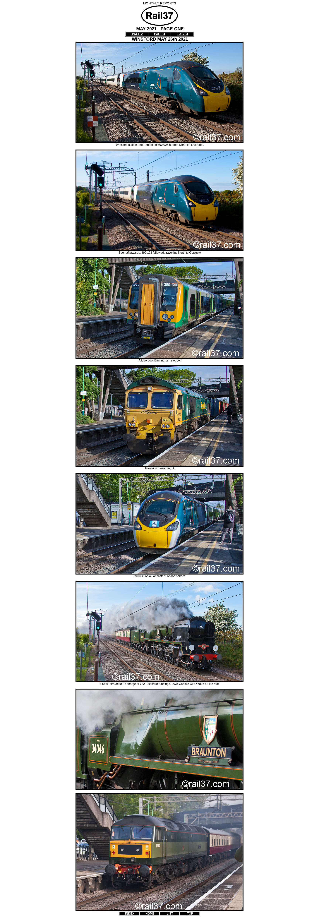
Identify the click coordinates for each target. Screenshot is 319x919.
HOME (149, 913)
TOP (190, 913)
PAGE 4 (182, 34)
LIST (170, 913)
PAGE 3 (159, 34)
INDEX (129, 913)
